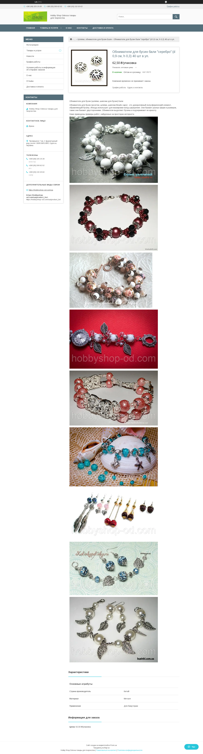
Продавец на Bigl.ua (101, 748)
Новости (30, 56)
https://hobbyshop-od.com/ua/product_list (43, 199)
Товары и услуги (49, 28)
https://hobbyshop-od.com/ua (41, 190)
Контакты (82, 28)
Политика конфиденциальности (129, 750)
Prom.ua (113, 745)
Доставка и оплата (103, 28)
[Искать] (176, 16)
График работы (33, 62)
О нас (69, 28)
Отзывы (30, 81)
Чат (193, 747)
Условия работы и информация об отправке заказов (40, 68)
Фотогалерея (32, 45)
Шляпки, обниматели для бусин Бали (95, 39)
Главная (30, 28)
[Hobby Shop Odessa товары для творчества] (35, 21)
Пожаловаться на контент (106, 750)
